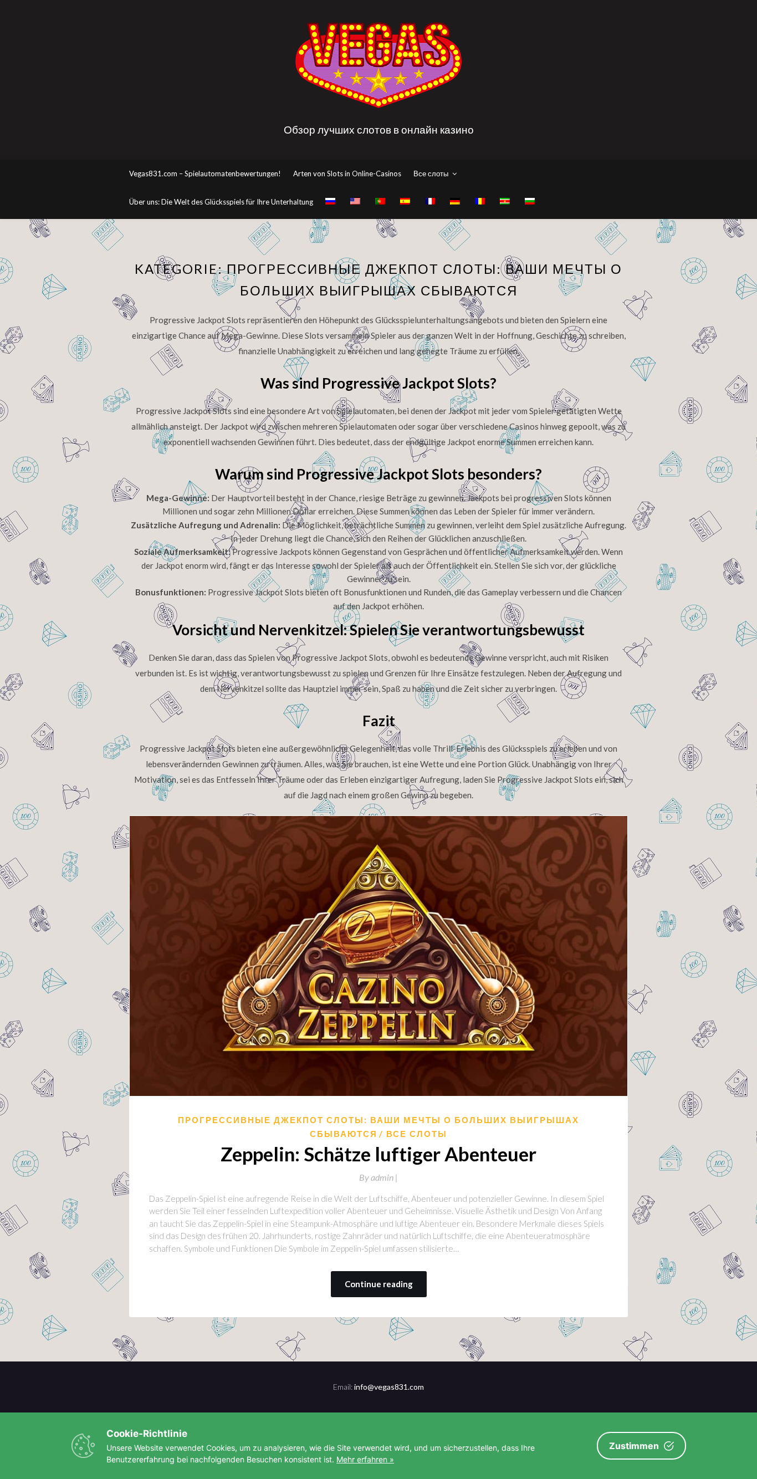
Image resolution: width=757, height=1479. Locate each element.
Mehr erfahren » (365, 1459)
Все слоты (430, 173)
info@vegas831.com (389, 1386)
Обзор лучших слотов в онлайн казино (379, 129)
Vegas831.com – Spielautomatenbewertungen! (205, 173)
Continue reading (379, 1284)
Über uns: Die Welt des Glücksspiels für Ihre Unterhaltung (221, 201)
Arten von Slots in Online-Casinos (347, 173)
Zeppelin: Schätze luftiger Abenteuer (378, 1153)
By (378, 1177)
